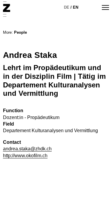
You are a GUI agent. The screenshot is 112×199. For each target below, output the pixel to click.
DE (66, 7)
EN (75, 7)
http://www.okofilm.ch (25, 155)
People (20, 32)
